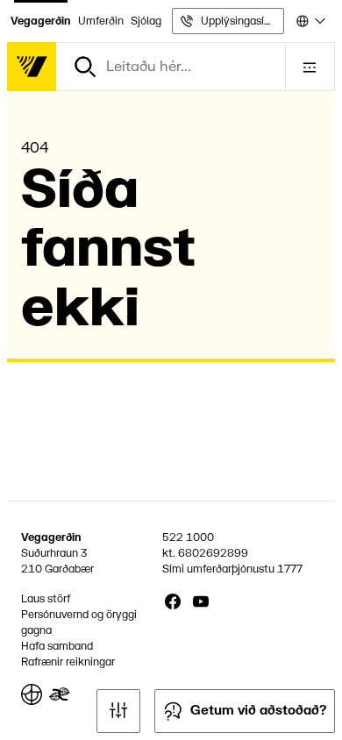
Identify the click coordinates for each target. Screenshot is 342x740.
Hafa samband (57, 646)
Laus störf (45, 599)
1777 (290, 569)
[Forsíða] (31, 66)
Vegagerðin (41, 21)
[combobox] (309, 21)
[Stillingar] (118, 711)
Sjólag (146, 21)
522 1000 (188, 537)
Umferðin (101, 21)
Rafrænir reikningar (68, 662)
